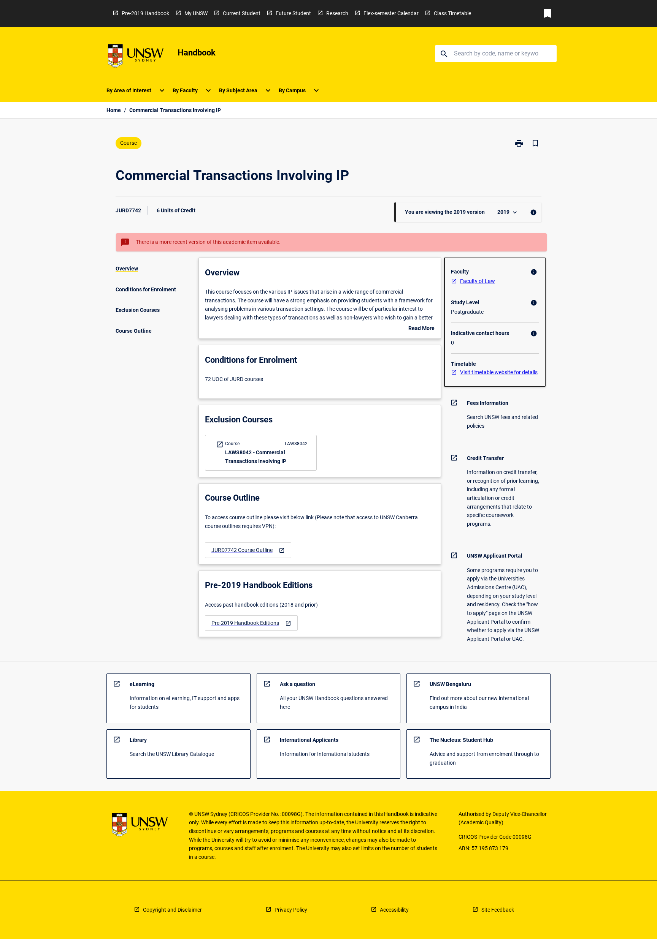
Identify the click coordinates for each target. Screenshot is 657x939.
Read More (421, 329)
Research (337, 13)
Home (113, 110)
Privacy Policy (291, 910)
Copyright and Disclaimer (172, 910)
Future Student (293, 13)
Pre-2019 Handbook (145, 13)
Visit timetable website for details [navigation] (499, 372)
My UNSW (196, 13)
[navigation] (248, 550)
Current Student (241, 13)
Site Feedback (497, 910)
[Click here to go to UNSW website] (135, 57)
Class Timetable (452, 13)
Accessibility (394, 910)
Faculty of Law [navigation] (477, 281)
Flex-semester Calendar (391, 13)
